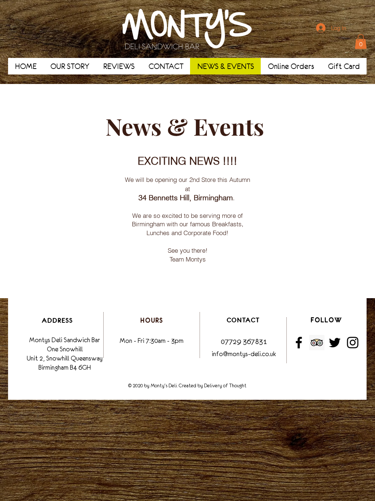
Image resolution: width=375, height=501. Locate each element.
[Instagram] (352, 342)
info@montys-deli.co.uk (244, 354)
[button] (360, 41)
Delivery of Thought (225, 385)
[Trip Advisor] (316, 342)
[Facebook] (299, 342)
